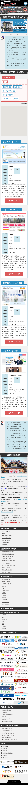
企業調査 (4, 595)
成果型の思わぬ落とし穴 (7, 714)
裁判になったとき (6, 567)
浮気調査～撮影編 (6, 581)
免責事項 (5, 755)
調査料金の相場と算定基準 (8, 552)
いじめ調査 (4, 600)
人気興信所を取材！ (8, 608)
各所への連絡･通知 (6, 538)
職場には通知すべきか (7, 570)
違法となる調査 (5, 604)
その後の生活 (5, 545)
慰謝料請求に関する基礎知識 (8, 561)
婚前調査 (4, 593)
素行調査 (4, 586)
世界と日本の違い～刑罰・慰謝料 (9, 740)
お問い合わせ (6, 750)
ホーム (3, 13)
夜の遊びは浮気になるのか (8, 735)
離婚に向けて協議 (6, 540)
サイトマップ (6, 757)
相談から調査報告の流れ (7, 556)
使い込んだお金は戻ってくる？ (9, 565)
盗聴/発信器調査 (5, 590)
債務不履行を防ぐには (7, 572)
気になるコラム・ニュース (10, 725)
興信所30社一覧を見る (9, 632)
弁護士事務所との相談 (7, 536)
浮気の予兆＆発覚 (6, 531)
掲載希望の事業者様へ (8, 753)
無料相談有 (18, 87)
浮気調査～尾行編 (6, 579)
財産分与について (6, 563)
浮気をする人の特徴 (6, 737)
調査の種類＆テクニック (10, 576)
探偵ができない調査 (6, 558)
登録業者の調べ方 (6, 719)
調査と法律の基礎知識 (9, 549)
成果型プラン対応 (9, 91)
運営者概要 (5, 746)
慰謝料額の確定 (5, 542)
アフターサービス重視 (11, 99)
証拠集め (4, 533)
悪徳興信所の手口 (7, 707)
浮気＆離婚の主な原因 (7, 731)
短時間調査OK (8, 95)
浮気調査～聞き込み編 (7, 584)
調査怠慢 (4, 717)
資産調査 (4, 597)
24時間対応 (7, 87)
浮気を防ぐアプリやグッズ (8, 733)
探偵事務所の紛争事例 (7, 721)
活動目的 (5, 748)
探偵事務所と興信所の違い (8, 554)
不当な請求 (4, 712)
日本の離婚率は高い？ (7, 728)
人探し (3, 588)
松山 (5, 82)
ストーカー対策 (5, 602)
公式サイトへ (13, 200)
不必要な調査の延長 (6, 710)
